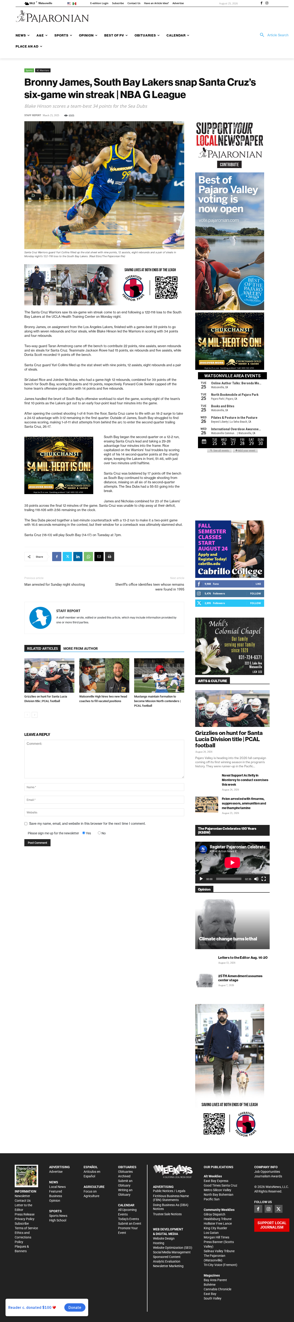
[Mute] (256, 879)
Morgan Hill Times (216, 1237)
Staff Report (32, 115)
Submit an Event (129, 1223)
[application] (232, 862)
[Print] (109, 556)
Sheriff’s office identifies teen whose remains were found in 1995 (149, 586)
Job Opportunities (267, 1171)
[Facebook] (261, 3)
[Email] (99, 556)
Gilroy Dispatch (214, 1214)
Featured (55, 1191)
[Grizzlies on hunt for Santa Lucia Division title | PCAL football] (49, 675)
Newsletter (22, 1196)
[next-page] (34, 715)
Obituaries (125, 1171)
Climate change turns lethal (228, 939)
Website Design (164, 1238)
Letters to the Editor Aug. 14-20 (243, 957)
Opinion (54, 1200)
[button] (272, 35)
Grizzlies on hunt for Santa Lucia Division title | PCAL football (229, 739)
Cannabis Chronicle (217, 1289)
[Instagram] (267, 3)
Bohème (209, 1284)
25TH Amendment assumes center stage (240, 978)
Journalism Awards (268, 1176)
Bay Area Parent (215, 1280)
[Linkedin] (77, 556)
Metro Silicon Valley (217, 1190)
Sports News (58, 1216)
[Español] (75, 3)
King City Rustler (215, 1228)
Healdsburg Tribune (218, 1219)
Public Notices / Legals (169, 1191)
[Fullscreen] (263, 879)
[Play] (201, 879)
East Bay (210, 1294)
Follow (255, 593)
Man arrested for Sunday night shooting (54, 584)
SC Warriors (43, 70)
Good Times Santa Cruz (220, 1185)
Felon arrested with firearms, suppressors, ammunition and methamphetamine (244, 803)
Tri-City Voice (213, 1265)
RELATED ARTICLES (42, 649)
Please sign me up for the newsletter (53, 833)
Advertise (55, 1171)
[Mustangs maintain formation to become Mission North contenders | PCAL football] (159, 675)
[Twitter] (67, 556)
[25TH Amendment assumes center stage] (204, 980)
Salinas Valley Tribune (219, 1251)
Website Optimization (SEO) (172, 1247)
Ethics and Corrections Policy (23, 1237)
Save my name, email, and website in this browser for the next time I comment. (87, 823)
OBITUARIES (127, 1167)
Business (55, 1196)
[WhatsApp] (88, 556)
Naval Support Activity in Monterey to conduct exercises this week (245, 780)
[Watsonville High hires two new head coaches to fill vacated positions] (104, 675)
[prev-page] (27, 715)
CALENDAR (126, 1205)
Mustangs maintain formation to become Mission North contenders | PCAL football (157, 701)
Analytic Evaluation (166, 1261)
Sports (29, 70)
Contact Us (23, 1200)
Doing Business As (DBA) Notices (170, 1207)
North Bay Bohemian (218, 1194)
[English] (70, 3)
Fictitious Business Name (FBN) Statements (171, 1198)
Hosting (158, 1243)
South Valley (212, 1298)
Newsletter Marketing (168, 1266)
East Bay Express (216, 1181)
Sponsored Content (167, 1257)
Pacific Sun (212, 1199)
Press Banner (213, 1242)
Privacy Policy (24, 1219)
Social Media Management (172, 1252)
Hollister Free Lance (218, 1223)
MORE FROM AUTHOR (80, 649)
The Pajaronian (214, 1255)
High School (57, 1220)
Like (258, 583)
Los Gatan (211, 1233)
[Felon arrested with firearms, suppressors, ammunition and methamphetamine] (206, 804)
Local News (57, 1187)
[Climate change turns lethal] (232, 924)
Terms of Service (26, 1228)
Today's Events (128, 1219)
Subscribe (22, 1223)
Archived (124, 1176)
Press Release (24, 1214)
